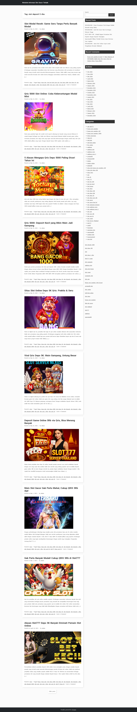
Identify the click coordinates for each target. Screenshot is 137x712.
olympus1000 (90, 158)
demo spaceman (91, 136)
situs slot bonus (89, 269)
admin (43, 29)
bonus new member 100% (94, 133)
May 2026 (90, 76)
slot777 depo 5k (60, 684)
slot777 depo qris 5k (56, 549)
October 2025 (91, 92)
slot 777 (89, 179)
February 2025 (91, 111)
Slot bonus (90, 186)
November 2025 (91, 90)
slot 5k (89, 177)
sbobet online (91, 163)
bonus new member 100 (93, 131)
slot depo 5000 (64, 82)
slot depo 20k (91, 193)
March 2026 (90, 81)
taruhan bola (90, 234)
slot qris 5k (62, 85)
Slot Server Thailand (92, 221)
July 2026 (89, 72)
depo (39, 82)
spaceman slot (91, 230)
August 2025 (90, 97)
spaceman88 (90, 232)
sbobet (89, 161)
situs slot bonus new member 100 (96, 168)
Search (87, 12)
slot (31, 82)
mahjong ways (91, 152)
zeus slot (89, 239)
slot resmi (90, 218)
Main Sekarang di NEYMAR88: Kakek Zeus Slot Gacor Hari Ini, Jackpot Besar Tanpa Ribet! (100, 59)
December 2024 (91, 115)
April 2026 (90, 78)
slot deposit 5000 (44, 85)
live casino (90, 145)
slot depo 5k (72, 82)
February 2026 (91, 83)
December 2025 (91, 88)
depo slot (43, 82)
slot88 (89, 225)
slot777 (89, 223)
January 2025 (90, 113)
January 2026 (90, 85)
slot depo (89, 188)
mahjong (89, 147)
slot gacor (90, 200)
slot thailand (88, 307)
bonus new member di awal (94, 57)
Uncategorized (91, 237)
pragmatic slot (89, 276)
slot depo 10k (91, 191)
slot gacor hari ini (92, 202)
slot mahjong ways (92, 207)
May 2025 (90, 104)
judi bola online (91, 142)
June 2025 (90, 101)
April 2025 (90, 106)
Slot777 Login (89, 258)
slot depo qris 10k (92, 198)
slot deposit (67, 146)
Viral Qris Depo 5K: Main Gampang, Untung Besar (50, 355)
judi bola (89, 140)
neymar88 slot (89, 286)
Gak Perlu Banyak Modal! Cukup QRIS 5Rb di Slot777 (52, 558)
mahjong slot (90, 149)
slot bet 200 (90, 181)
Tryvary (74, 710)
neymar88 (90, 156)
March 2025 (90, 108)
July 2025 (89, 99)
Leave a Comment (71, 85)
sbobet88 (89, 165)
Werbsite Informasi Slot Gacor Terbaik (35, 2)
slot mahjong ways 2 (92, 209)
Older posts (52, 691)
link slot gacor (89, 303)
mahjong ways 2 (91, 154)
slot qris (37, 149)
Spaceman (90, 228)
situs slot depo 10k (92, 170)
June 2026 (90, 74)
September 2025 (91, 95)
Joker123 (89, 138)
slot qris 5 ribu (54, 85)
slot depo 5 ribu (89, 255)
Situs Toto (90, 172)
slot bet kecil (90, 184)
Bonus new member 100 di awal (93, 282)
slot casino (88, 289)
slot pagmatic (88, 262)
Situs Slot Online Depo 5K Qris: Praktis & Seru (48, 290)
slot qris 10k (90, 214)
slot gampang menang (93, 205)
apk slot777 (90, 126)
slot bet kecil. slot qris (53, 82)
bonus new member (92, 129)
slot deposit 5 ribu (34, 85)
